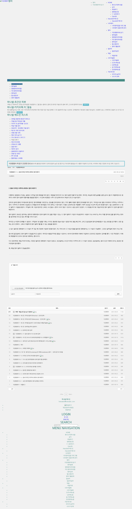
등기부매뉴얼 (70, 497)
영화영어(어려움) (16, 88)
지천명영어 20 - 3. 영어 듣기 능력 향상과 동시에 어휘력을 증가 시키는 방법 (32, 341)
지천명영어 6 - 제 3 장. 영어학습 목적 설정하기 (25, 326)
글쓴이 (13, 294)
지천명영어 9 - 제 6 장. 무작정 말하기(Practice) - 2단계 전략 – (29, 315)
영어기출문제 (15, 98)
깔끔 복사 (14, 146)
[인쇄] (123, 181)
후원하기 (70, 439)
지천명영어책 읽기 (98, 5)
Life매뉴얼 (70, 495)
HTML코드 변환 (16, 144)
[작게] (111, 181)
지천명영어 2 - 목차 (18, 344)
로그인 (66, 417)
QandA (70, 446)
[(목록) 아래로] (117, 181)
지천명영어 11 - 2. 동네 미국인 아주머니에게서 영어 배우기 (24, 172)
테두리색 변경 (15, 142)
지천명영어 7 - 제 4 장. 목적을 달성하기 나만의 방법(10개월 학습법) (30, 323)
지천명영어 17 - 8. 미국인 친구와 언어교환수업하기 (26, 355)
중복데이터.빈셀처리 (17, 151)
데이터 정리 (14, 149)
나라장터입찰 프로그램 (70, 455)
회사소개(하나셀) (70, 434)
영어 (10, 1)
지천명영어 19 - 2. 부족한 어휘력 (21, 348)
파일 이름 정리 (15, 126)
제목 (57, 308)
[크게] (108, 181)
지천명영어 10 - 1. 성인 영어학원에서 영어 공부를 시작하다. (28, 381)
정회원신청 (70, 441)
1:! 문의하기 (70, 444)
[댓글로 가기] (120, 181)
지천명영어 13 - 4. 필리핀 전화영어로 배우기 (24, 370)
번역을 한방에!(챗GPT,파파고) (20, 119)
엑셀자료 (70, 485)
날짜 (114, 308)
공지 (70, 437)
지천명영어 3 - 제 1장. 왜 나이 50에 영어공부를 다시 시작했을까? (32, 337)
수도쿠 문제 (70, 506)
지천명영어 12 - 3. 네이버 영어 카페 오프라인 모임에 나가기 (28, 374)
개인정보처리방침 (68, 407)
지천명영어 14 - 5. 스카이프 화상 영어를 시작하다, (28, 366)
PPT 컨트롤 (14, 156)
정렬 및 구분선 (15, 153)
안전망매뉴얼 (70, 499)
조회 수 (122, 308)
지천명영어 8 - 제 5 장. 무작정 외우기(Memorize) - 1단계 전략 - (29, 319)
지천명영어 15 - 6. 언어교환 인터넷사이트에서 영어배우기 (28, 363)
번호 (9, 308)
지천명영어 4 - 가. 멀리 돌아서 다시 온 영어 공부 (27, 334)
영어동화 (14, 86)
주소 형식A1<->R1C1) (18, 137)
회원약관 (68, 410)
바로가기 (86, 104)
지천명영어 (11, 176)
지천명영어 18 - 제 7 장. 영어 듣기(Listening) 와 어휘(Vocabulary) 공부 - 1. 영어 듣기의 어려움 (38, 352)
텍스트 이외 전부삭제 (17, 130)
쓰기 (121, 389)
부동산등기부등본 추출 (18, 121)
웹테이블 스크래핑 (16, 158)
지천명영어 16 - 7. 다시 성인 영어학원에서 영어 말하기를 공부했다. (30, 359)
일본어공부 (70, 481)
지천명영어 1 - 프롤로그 (19, 384)
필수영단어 (14, 95)
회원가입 (66, 419)
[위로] (114, 181)
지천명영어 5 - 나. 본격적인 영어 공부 (22, 330)
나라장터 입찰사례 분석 (70, 458)
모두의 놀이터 (70, 504)
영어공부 (14, 93)
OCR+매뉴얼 (70, 492)
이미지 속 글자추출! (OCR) (19, 123)
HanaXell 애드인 (70, 451)
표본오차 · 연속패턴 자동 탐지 (20, 128)
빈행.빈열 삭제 (15, 133)
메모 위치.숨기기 (16, 135)
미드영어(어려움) (16, 91)
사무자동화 (70, 490)
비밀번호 (38, 294)
